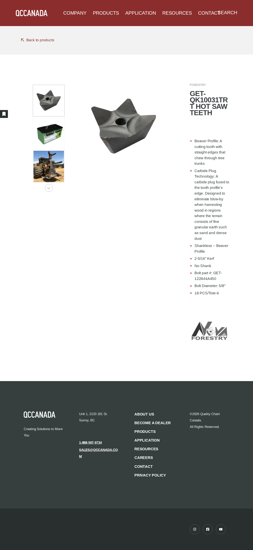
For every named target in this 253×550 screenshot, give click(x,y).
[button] (48, 100)
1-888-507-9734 (90, 443)
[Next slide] (49, 188)
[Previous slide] (49, 79)
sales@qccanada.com (98, 453)
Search (227, 12)
